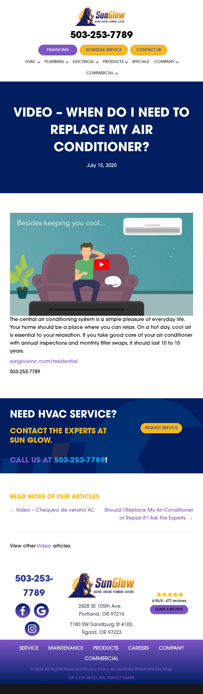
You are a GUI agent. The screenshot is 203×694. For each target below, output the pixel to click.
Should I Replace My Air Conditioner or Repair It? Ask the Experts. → (148, 514)
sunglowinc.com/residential (44, 361)
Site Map (163, 670)
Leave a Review (169, 609)
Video (44, 546)
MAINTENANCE (65, 648)
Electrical (83, 62)
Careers (138, 648)
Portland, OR (94, 614)
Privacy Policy (95, 670)
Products (113, 62)
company (171, 648)
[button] (39, 62)
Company (164, 62)
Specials (140, 62)
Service (28, 648)
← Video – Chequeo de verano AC (52, 510)
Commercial (100, 73)
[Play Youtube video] (101, 264)
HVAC (30, 62)
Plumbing (54, 62)
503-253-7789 (101, 36)
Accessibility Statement (132, 670)
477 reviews (176, 601)
